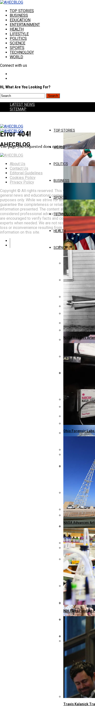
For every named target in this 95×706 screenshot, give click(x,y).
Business (19, 15)
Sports (17, 47)
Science (17, 43)
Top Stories (22, 10)
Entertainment (25, 24)
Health (17, 29)
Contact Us (19, 168)
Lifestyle (19, 34)
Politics (18, 38)
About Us (17, 163)
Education (20, 20)
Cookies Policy (23, 177)
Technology (22, 52)
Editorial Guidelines (26, 173)
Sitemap (18, 109)
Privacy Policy (22, 182)
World (16, 57)
